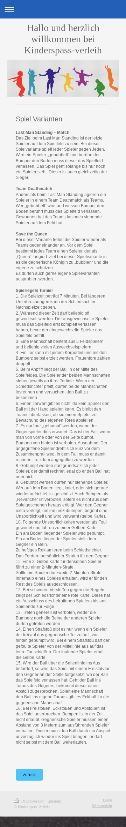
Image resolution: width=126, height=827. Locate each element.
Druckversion (33, 801)
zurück (29, 774)
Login (107, 800)
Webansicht (102, 806)
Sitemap (54, 801)
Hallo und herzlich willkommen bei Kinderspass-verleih (63, 38)
